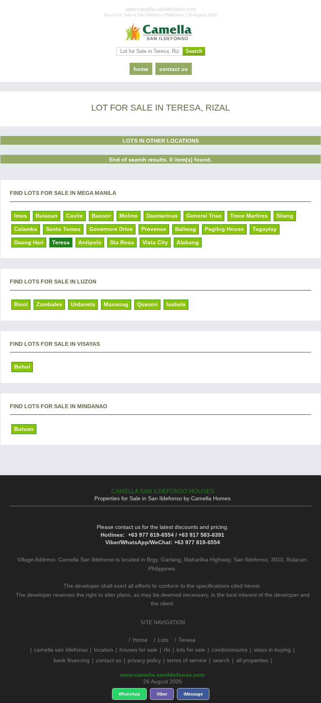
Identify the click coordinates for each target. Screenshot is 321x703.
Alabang (188, 242)
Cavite (74, 216)
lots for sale (191, 650)
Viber (162, 694)
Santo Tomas (63, 229)
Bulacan (47, 216)
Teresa (61, 242)
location (103, 650)
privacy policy (144, 660)
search (221, 660)
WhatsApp (129, 694)
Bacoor (101, 216)
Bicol (21, 304)
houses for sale (138, 650)
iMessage (193, 694)
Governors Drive (111, 229)
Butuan (24, 429)
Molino (128, 216)
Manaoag (116, 304)
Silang (284, 216)
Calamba (25, 229)
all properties (252, 660)
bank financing (72, 660)
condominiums (229, 650)
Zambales (49, 304)
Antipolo (89, 242)
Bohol (22, 366)
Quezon (147, 304)
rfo (167, 650)
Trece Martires (249, 216)
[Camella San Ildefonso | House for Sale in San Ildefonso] (160, 32)
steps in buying (272, 650)
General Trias (204, 216)
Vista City (155, 242)
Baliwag (185, 229)
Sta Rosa (122, 242)
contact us (173, 69)
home (140, 69)
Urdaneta (83, 304)
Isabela (176, 304)
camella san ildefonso (61, 650)
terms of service (187, 660)
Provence (153, 229)
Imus (20, 216)
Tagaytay (264, 229)
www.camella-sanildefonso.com (162, 675)
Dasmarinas (162, 216)
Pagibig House (224, 229)
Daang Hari (28, 242)
